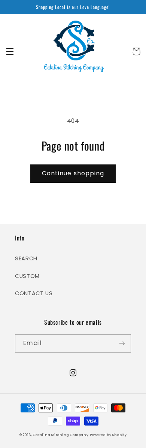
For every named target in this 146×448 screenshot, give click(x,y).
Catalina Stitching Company (60, 435)
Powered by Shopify (108, 435)
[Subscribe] (122, 343)
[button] (9, 51)
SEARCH (26, 258)
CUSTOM (27, 276)
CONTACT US (33, 293)
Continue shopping (73, 173)
